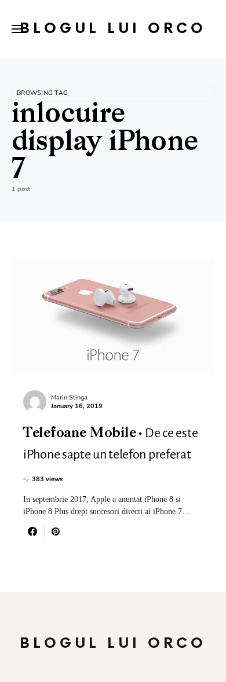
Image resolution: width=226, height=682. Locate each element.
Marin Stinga (69, 397)
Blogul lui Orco (113, 28)
